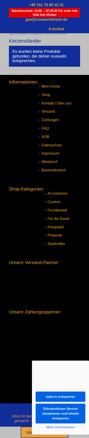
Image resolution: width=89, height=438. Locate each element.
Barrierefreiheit (53, 170)
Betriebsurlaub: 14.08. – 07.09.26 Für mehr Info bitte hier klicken (45, 12)
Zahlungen (50, 120)
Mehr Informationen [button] (60, 427)
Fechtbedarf (57, 210)
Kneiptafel (55, 227)
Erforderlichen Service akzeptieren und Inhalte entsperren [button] (60, 413)
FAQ (45, 128)
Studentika (56, 244)
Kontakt (48, 103)
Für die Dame (58, 219)
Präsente (54, 235)
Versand (48, 111)
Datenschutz (52, 145)
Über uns (64, 103)
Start (11, 33)
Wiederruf (49, 162)
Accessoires (57, 193)
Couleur (53, 202)
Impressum (50, 153)
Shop (46, 95)
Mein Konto (51, 86)
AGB (45, 137)
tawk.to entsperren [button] (60, 396)
